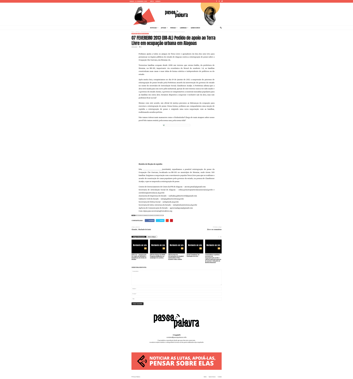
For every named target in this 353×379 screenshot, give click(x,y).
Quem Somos (195, 28)
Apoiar (163, 28)
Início (152, 1)
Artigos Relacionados (139, 236)
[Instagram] (219, 1)
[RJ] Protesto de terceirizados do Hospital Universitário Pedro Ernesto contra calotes (176, 257)
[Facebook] (216, 1)
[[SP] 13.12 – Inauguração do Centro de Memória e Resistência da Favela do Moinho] (140, 246)
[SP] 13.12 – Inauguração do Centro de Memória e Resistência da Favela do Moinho (139, 257)
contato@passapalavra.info (176, 337)
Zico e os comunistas (214, 229)
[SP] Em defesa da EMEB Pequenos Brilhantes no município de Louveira (157, 256)
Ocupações (148, 215)
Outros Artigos (152, 236)
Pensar (173, 28)
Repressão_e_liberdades (157, 215)
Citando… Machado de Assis (141, 229)
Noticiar (153, 28)
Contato (157, 1)
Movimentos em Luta (146, 31)
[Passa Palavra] (176, 14)
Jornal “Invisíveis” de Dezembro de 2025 (193, 255)
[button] (221, 28)
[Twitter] (222, 1)
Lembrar (183, 28)
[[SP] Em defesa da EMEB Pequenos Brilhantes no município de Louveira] (158, 246)
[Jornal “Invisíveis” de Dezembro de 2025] (195, 246)
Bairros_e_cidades (140, 215)
